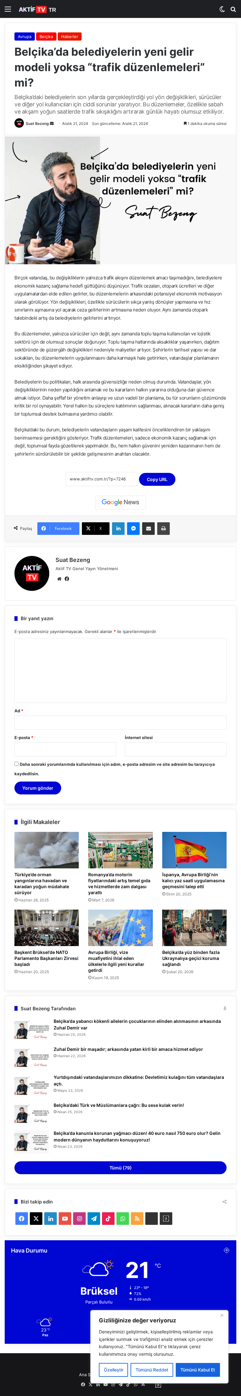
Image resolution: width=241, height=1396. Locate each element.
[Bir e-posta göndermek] (52, 123)
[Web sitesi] (59, 579)
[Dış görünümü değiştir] (222, 11)
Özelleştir (113, 1369)
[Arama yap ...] (233, 11)
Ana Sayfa (89, 1374)
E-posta (23, 737)
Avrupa (24, 36)
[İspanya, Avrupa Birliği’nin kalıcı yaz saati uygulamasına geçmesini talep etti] (194, 850)
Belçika (46, 36)
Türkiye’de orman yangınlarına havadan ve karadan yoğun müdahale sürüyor (41, 883)
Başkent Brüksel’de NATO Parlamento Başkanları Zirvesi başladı (46, 958)
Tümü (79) (121, 1167)
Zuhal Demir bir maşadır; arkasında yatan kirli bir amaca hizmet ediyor (128, 1049)
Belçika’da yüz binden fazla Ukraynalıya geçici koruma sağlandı (191, 958)
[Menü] (8, 11)
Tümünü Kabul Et (197, 1369)
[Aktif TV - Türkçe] (38, 9)
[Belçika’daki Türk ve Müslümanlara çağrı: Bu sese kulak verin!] (31, 1114)
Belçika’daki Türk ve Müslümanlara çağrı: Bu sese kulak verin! (119, 1105)
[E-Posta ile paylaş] (148, 528)
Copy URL (157, 479)
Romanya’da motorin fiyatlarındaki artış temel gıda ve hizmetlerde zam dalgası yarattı (119, 883)
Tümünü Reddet (152, 1369)
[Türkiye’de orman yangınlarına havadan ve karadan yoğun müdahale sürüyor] (46, 850)
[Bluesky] (151, 1218)
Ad (18, 710)
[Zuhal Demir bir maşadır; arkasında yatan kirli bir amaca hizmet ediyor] (31, 1058)
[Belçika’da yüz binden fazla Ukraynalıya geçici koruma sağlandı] (194, 928)
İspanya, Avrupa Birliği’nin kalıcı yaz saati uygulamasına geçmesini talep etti (193, 880)
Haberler (69, 36)
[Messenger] (133, 528)
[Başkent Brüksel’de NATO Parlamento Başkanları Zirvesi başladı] (46, 928)
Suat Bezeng (37, 123)
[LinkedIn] (118, 528)
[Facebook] (67, 579)
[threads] (166, 1218)
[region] (159, 1346)
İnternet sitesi (139, 737)
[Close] (222, 1315)
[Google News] (120, 502)
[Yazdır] (163, 528)
